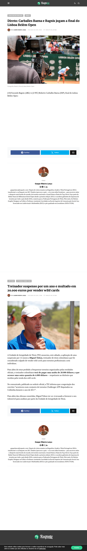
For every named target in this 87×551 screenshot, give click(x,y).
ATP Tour (11, 281)
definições (42, 549)
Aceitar (76, 548)
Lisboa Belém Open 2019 (15, 15)
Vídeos (28, 15)
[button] (8, 3)
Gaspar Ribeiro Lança (43, 184)
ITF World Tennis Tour (24, 281)
